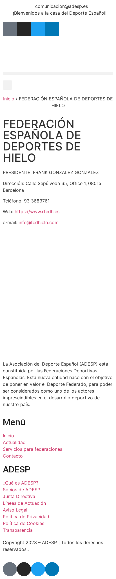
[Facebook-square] (10, 29)
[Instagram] (24, 29)
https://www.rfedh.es (37, 211)
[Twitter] (38, 29)
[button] (58, 73)
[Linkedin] (52, 29)
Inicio (8, 99)
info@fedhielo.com (39, 222)
